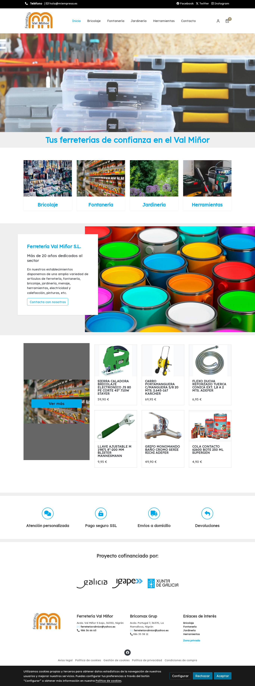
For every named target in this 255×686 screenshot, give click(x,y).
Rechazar (202, 676)
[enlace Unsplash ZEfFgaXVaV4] (207, 178)
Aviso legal (65, 660)
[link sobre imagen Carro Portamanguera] (163, 360)
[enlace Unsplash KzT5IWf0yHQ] (101, 178)
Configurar (180, 676)
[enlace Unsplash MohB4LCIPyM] (48, 178)
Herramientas (191, 634)
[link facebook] (127, 652)
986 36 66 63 (88, 630)
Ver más (56, 403)
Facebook (186, 3)
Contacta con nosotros (48, 302)
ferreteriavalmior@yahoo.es (98, 626)
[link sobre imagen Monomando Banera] (163, 426)
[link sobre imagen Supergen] (210, 426)
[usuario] (218, 21)
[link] (39, 21)
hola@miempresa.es (63, 3)
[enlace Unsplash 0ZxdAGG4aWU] (154, 178)
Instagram (221, 3)
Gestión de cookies (116, 660)
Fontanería (190, 626)
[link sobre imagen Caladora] (116, 360)
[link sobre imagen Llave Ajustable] (116, 426)
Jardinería (189, 630)
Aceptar (223, 676)
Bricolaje (188, 622)
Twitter (204, 3)
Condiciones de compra (181, 660)
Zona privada (191, 640)
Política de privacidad (147, 660)
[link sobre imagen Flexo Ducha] (210, 360)
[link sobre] (47, 621)
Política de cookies (88, 660)
